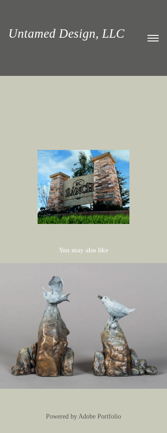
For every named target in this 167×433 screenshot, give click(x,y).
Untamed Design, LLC (66, 34)
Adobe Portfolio (99, 416)
